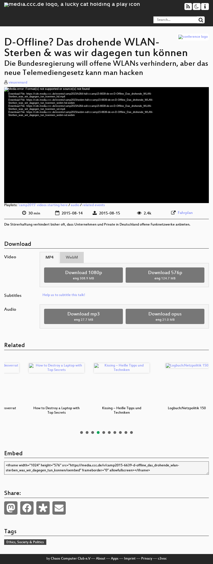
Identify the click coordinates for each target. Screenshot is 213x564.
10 (131, 432)
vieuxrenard (18, 83)
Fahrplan (185, 213)
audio (75, 205)
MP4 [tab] (49, 257)
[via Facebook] (27, 508)
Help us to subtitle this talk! (63, 295)
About (100, 559)
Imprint (130, 559)
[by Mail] (59, 508)
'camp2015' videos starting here (43, 205)
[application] (106, 145)
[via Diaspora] (43, 508)
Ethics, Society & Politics (25, 542)
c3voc (162, 559)
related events (93, 205)
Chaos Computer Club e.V (70, 559)
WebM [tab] (72, 257)
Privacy (146, 559)
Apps (114, 559)
